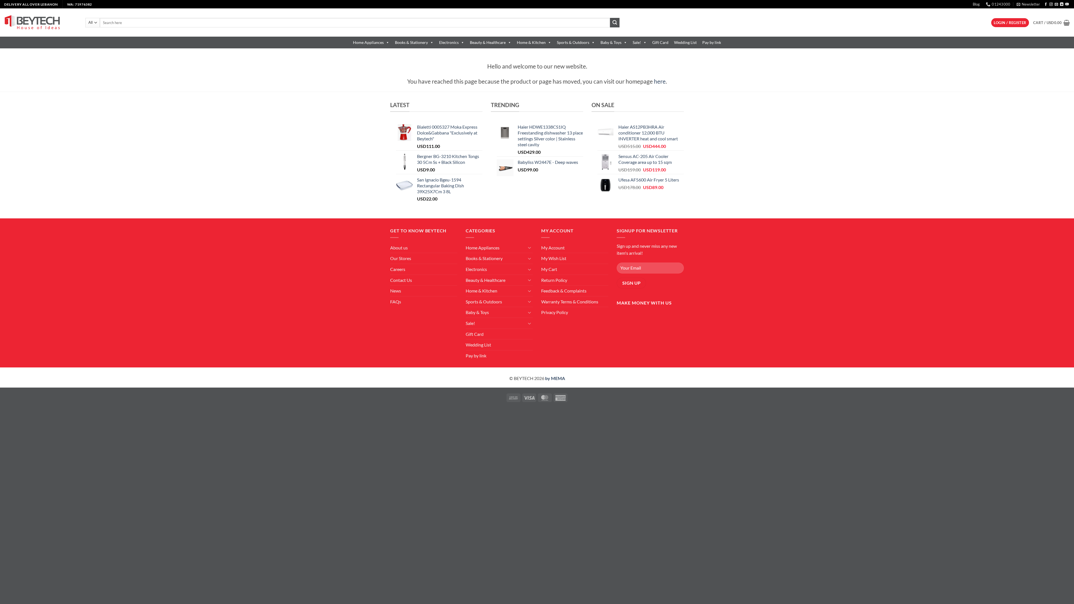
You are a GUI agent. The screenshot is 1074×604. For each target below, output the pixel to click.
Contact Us (401, 280)
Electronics (449, 42)
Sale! (637, 42)
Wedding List (685, 42)
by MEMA (555, 378)
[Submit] (615, 22)
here (660, 81)
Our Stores (400, 258)
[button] (1028, 4)
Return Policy (554, 280)
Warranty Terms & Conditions (569, 301)
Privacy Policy (554, 312)
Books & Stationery (411, 42)
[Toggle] (529, 247)
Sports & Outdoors (573, 42)
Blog (976, 4)
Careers (397, 269)
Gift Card (660, 42)
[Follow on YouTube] (1067, 4)
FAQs (395, 301)
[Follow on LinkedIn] (1061, 4)
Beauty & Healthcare (488, 42)
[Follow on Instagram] (1051, 4)
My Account (553, 247)
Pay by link (711, 42)
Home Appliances (368, 42)
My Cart (549, 269)
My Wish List (553, 258)
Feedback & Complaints (564, 290)
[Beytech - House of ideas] (40, 22)
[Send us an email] (1056, 4)
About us (399, 247)
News (395, 290)
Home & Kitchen (531, 42)
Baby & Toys (610, 42)
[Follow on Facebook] (1045, 4)
